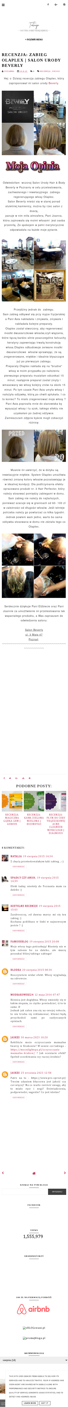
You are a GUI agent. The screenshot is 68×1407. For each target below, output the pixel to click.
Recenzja (45, 71)
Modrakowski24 (22, 995)
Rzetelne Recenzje (24, 906)
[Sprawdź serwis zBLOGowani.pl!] (34, 1328)
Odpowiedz (19, 867)
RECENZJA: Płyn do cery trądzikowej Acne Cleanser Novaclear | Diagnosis (56, 824)
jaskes (15, 1037)
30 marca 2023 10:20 (34, 1037)
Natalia (16, 856)
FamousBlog (19, 941)
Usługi (56, 71)
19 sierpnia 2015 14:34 (38, 856)
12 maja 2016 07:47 (47, 995)
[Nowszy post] (3, 1173)
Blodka (16, 970)
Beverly (53, 83)
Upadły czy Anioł (23, 878)
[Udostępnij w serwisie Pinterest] (29, 779)
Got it (44, 1403)
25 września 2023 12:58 (36, 1073)
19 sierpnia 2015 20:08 (44, 941)
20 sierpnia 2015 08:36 (37, 970)
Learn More (30, 1403)
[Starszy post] (65, 1173)
